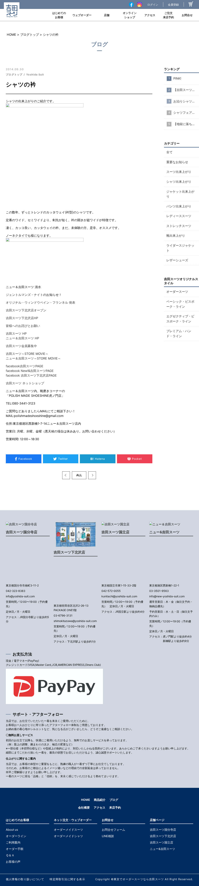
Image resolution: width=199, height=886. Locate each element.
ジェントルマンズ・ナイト (24, 295)
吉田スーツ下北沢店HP (22, 318)
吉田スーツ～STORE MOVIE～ (27, 354)
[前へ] (66, 475)
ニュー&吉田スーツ (164, 532)
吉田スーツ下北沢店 (69, 552)
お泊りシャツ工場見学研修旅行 (186, 101)
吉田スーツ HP (16, 333)
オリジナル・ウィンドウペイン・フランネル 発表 (40, 302)
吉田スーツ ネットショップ (25, 383)
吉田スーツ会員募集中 (21, 346)
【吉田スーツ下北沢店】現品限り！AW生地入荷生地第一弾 (186, 90)
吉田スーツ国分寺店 (21, 532)
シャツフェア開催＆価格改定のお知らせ (186, 112)
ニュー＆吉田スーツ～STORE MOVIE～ (33, 358)
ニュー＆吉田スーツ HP (22, 338)
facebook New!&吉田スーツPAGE (30, 371)
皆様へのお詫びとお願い (23, 326)
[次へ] (92, 475)
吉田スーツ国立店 (115, 532)
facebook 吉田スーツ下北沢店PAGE (31, 375)
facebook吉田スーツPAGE (24, 366)
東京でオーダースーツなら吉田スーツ (139, 879)
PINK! (177, 78)
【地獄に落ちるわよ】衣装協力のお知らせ (186, 124)
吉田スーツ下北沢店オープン (26, 310)
